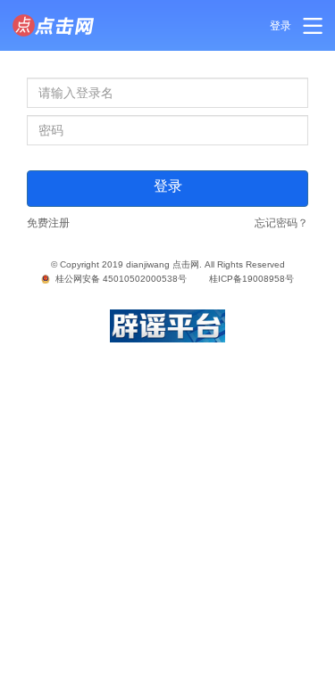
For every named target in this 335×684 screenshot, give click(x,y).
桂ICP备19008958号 (251, 279)
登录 (280, 26)
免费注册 (48, 223)
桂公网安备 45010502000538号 (118, 279)
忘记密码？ (281, 223)
